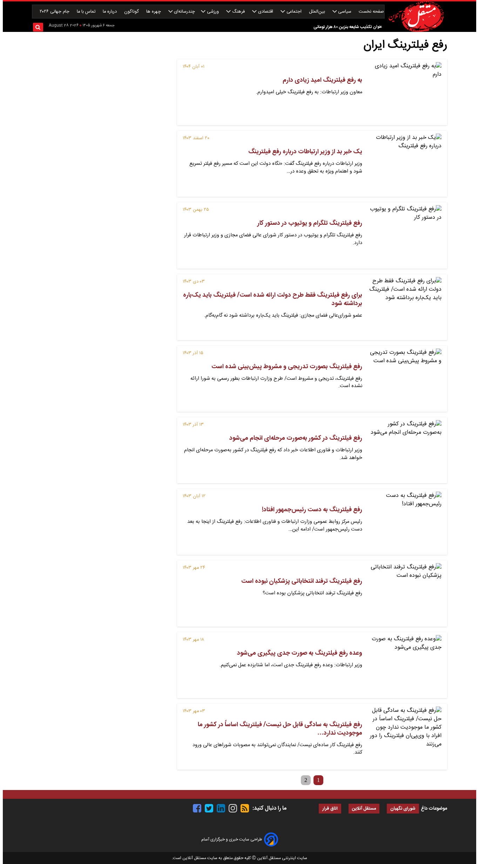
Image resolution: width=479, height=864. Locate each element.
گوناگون (132, 11)
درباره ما (110, 11)
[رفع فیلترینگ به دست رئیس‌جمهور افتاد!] (404, 522)
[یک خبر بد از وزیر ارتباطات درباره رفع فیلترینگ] (404, 164)
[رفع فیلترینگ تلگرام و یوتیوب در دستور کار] (404, 235)
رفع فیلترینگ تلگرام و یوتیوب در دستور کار (309, 223)
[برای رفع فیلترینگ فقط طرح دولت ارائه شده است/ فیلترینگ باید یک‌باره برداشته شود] (404, 307)
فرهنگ (238, 11)
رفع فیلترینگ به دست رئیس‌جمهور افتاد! (312, 510)
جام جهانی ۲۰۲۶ (55, 11)
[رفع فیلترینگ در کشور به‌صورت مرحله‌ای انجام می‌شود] (404, 450)
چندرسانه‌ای (184, 11)
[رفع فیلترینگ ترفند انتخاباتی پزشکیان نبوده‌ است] (404, 593)
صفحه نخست (371, 11)
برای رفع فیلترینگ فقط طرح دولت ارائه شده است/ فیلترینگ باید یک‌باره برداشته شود (272, 299)
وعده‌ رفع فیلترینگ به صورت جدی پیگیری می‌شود (299, 653)
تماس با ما (87, 11)
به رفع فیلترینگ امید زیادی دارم (322, 80)
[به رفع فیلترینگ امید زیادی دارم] (404, 92)
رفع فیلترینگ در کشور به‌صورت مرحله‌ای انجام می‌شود (295, 438)
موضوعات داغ (434, 808)
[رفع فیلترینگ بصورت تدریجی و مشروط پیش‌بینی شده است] (404, 379)
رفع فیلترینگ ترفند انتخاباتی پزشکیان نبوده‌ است (301, 581)
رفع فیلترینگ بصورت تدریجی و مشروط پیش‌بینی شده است (286, 367)
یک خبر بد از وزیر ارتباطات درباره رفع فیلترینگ (305, 152)
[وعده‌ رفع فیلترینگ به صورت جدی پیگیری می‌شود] (404, 665)
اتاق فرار (330, 808)
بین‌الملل (317, 11)
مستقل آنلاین (364, 808)
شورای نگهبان (403, 808)
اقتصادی (266, 11)
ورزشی (212, 11)
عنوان (377, 26)
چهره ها (154, 11)
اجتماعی (294, 11)
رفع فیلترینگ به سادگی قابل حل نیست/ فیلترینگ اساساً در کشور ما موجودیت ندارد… (280, 729)
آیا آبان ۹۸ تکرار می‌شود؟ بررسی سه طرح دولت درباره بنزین (321, 27)
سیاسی (345, 11)
